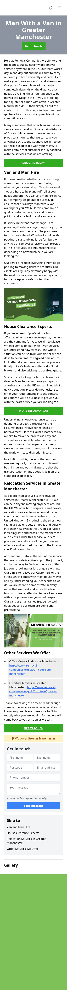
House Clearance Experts (23, 833)
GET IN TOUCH (33, 728)
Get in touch (33, 46)
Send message (33, 806)
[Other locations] (50, 7)
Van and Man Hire (18, 827)
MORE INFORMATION (33, 411)
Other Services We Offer (22, 849)
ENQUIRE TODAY (33, 163)
